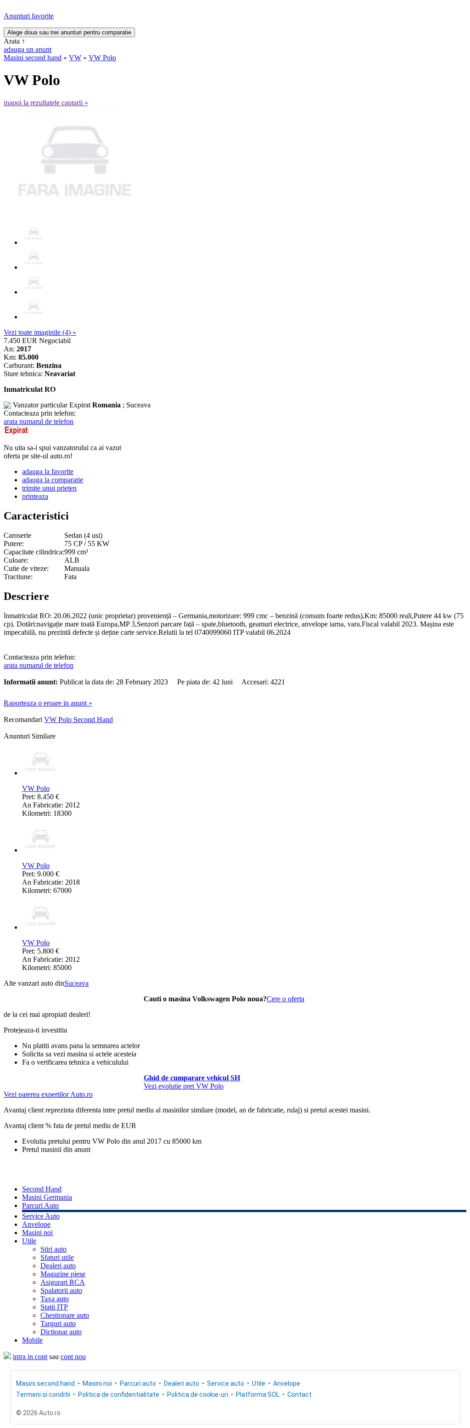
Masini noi (37, 1232)
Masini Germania (47, 1197)
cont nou (73, 1356)
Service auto (225, 1383)
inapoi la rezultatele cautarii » (46, 103)
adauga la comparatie (52, 480)
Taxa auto (54, 1299)
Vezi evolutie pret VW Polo (184, 1086)
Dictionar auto (61, 1332)
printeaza (35, 496)
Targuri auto (58, 1323)
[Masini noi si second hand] (7, 1356)
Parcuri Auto (40, 1205)
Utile (29, 1241)
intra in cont (30, 1356)
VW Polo (102, 58)
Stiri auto (53, 1249)
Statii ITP (54, 1307)
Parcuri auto (138, 1383)
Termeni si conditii (43, 1394)
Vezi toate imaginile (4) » (40, 332)
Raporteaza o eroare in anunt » (48, 703)
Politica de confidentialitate (118, 1394)
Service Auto (41, 1216)
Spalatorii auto (61, 1290)
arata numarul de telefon (38, 421)
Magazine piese (62, 1274)
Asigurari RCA (62, 1282)
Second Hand (42, 1189)
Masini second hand (33, 58)
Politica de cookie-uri (197, 1394)
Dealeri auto (58, 1266)
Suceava (76, 983)
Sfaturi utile (57, 1257)
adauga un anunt (27, 49)
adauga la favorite (47, 471)
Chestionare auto (64, 1315)
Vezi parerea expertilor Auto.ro (48, 1094)
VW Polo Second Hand (78, 719)
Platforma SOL (258, 1394)
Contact (299, 1394)
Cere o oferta (285, 999)
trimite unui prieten (49, 488)
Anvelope (36, 1224)
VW (75, 58)
